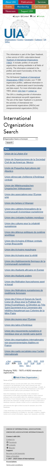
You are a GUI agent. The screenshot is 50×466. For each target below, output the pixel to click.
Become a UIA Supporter (15, 453)
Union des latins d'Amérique (18, 325)
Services (42, 2)
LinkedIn (12, 445)
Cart (34, 16)
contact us (32, 91)
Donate (41, 16)
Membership (23, 6)
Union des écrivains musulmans (20, 249)
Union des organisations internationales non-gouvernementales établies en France (24, 342)
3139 (39, 363)
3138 (32, 363)
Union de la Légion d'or (16, 154)
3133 (42, 361)
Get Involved (40, 6)
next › (21, 366)
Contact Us (10, 440)
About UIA (11, 2)
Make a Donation (12, 456)
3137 (26, 363)
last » (28, 366)
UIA (13, 27)
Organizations (10, 40)
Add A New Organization (26, 377)
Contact (25, 16)
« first (8, 361)
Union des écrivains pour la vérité (21, 255)
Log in (17, 16)
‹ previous (17, 361)
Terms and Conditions (14, 465)
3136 (20, 363)
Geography (29, 40)
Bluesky (12, 448)
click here (22, 91)
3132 (36, 361)
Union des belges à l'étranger (19, 203)
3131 (29, 361)
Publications (26, 2)
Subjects (38, 40)
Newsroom (11, 11)
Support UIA (27, 11)
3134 (7, 363)
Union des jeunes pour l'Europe (20, 319)
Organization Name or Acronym (16, 139)
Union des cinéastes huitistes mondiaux (24, 217)
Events (9, 6)
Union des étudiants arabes (18, 276)
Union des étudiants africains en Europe (24, 270)
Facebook (13, 442)
